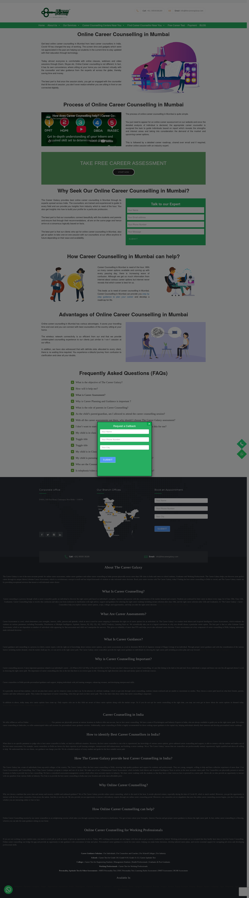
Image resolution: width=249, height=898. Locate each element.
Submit (108, 459)
